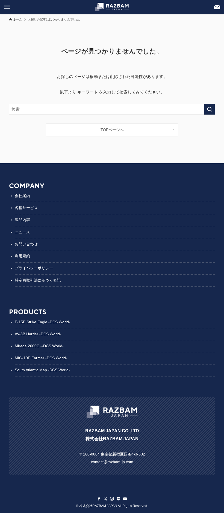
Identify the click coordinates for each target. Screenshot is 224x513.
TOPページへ (112, 130)
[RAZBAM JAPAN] (112, 7)
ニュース (22, 232)
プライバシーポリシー (34, 268)
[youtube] (125, 498)
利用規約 (22, 256)
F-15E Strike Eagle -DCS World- (42, 322)
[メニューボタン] (7, 7)
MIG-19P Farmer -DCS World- (41, 358)
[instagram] (112, 498)
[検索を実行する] (209, 109)
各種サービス (26, 208)
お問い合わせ (26, 244)
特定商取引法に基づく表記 (38, 280)
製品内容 (22, 220)
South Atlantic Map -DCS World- (42, 370)
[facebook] (98, 498)
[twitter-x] (105, 498)
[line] (118, 498)
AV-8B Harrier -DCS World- (38, 334)
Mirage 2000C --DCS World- (39, 346)
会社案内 (22, 196)
